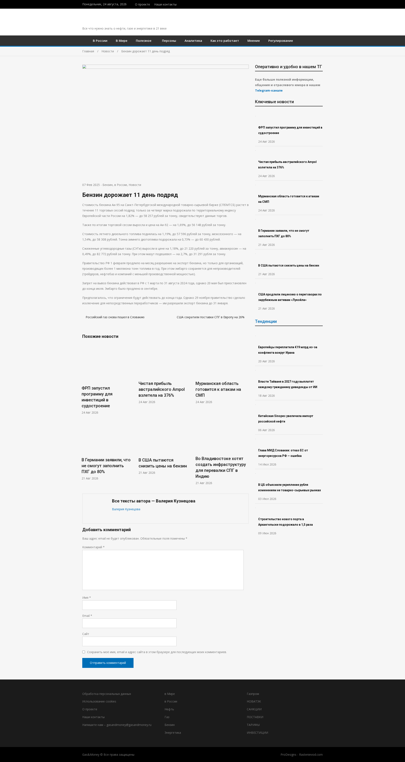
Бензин (108, 185)
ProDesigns (288, 755)
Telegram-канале (269, 90)
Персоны (169, 40)
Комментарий (93, 547)
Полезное (143, 40)
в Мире (170, 694)
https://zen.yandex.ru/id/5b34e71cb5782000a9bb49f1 (313, 3)
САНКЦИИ (254, 709)
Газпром (253, 694)
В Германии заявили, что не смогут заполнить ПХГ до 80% (106, 465)
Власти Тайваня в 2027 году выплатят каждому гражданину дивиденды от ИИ (287, 384)
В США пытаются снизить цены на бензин (289, 265)
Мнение (253, 40)
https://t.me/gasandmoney (317, 3)
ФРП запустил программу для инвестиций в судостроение (290, 130)
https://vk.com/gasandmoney (321, 3)
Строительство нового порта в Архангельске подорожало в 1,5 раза (285, 521)
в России (120, 185)
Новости (135, 185)
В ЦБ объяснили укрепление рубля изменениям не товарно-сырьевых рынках (289, 487)
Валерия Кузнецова (126, 509)
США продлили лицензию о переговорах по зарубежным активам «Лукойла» (290, 297)
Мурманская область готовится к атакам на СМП (218, 389)
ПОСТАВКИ (255, 717)
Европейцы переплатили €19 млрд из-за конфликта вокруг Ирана (287, 349)
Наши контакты (165, 4)
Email (87, 616)
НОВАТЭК (254, 701)
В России (100, 40)
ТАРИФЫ (253, 725)
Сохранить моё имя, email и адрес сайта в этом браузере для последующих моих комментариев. (157, 652)
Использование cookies (99, 701)
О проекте (142, 4)
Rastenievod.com (311, 755)
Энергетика (173, 733)
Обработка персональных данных (106, 694)
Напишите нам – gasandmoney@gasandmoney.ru (116, 725)
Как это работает (225, 40)
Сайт (85, 634)
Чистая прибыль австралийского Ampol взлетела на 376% (162, 389)
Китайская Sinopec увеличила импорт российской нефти (285, 418)
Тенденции (266, 321)
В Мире (121, 40)
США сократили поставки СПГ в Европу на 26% (211, 317)
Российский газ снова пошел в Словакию (115, 317)
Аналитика (193, 40)
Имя (86, 598)
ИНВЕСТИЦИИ (257, 733)
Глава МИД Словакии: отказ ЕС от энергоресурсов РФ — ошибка (283, 453)
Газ (167, 717)
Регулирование (280, 40)
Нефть (169, 709)
